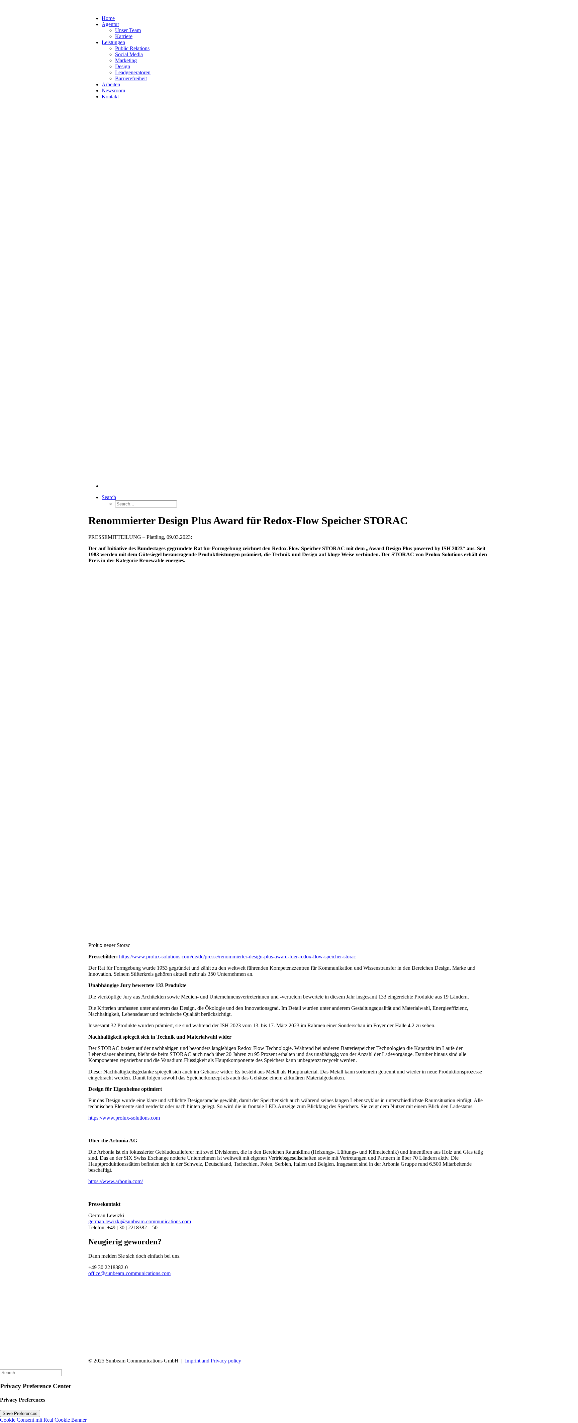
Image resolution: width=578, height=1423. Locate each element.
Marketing (126, 60)
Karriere (123, 36)
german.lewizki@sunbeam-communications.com (139, 1221)
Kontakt (110, 96)
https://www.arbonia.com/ (115, 1181)
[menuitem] (296, 294)
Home (108, 18)
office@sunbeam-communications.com (129, 1273)
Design (122, 66)
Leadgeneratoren (133, 72)
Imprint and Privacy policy (213, 1360)
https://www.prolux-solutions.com (124, 1118)
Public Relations (132, 48)
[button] (109, 497)
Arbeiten (111, 84)
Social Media (129, 54)
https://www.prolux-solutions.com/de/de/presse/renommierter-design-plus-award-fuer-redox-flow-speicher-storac (237, 956)
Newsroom (113, 90)
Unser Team (128, 30)
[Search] (31, 1372)
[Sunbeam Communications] (289, 5)
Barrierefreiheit (131, 78)
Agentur (110, 24)
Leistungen (113, 42)
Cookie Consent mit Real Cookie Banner (43, 1420)
